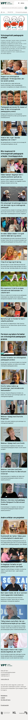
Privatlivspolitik (5, 705)
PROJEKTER (10, 12)
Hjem (4, 12)
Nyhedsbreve (4, 695)
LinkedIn (3, 697)
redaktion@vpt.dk (5, 679)
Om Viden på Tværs (5, 700)
